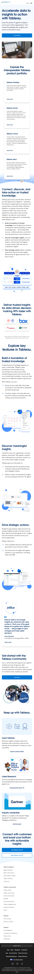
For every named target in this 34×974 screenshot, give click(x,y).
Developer (17, 949)
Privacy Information (22, 953)
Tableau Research (8, 878)
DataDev (6, 898)
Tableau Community (10, 887)
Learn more (10, 99)
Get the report (17, 824)
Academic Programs (9, 907)
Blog (12, 949)
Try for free (17, 35)
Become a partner (8, 921)
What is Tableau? (9, 867)
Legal (7, 953)
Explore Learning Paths (17, 751)
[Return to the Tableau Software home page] (6, 2)
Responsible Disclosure (11, 956)
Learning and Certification (10, 933)
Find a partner (7, 918)
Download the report (16, 788)
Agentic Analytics (8, 870)
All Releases (7, 939)
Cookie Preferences (22, 956)
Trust (8, 949)
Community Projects (9, 901)
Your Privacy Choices (18, 959)
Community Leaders (9, 896)
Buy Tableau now (16, 855)
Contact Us (6, 881)
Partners (6, 916)
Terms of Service (13, 953)
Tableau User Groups (9, 893)
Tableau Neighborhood (10, 904)
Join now (17, 677)
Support (6, 927)
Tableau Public (7, 890)
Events (5, 910)
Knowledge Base (8, 930)
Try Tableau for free (17, 850)
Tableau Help (7, 936)
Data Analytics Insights (9, 875)
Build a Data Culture (9, 873)
